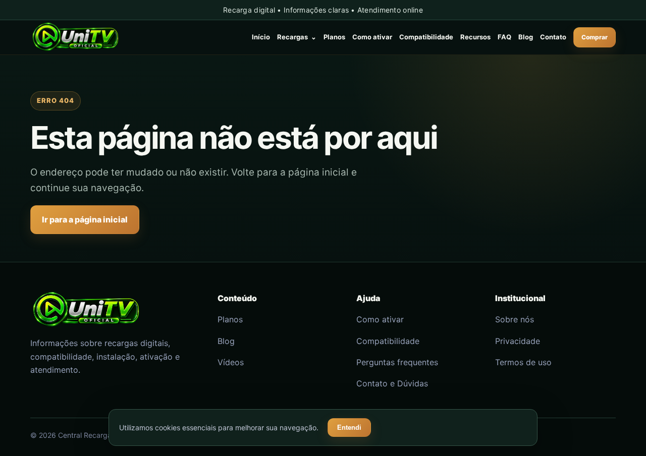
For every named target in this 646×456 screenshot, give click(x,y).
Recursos (475, 37)
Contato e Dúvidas (392, 383)
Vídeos (231, 362)
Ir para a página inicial (85, 219)
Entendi (349, 427)
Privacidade (517, 341)
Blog (525, 37)
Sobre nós (514, 319)
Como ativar (372, 37)
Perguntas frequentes (397, 362)
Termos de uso (523, 362)
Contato (553, 37)
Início (261, 37)
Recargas (296, 37)
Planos (334, 37)
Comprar (594, 37)
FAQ (504, 37)
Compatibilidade (426, 37)
